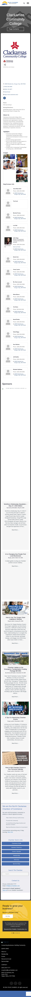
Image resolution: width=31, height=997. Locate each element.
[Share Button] (4, 64)
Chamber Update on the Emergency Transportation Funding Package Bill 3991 (15, 669)
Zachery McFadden (12, 507)
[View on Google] (4, 98)
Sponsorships (5, 961)
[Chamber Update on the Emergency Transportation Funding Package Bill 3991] (15, 658)
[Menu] (28, 3)
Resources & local (6, 959)
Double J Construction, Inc (19, 929)
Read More (15, 530)
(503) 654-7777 (5, 967)
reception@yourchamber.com (9, 970)
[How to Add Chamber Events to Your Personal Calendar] (15, 758)
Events (3, 956)
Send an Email (16, 246)
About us (3, 951)
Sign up (5, 890)
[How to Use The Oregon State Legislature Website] (15, 608)
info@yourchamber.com (13, 886)
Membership (4, 954)
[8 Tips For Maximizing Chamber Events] (15, 708)
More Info (10, 832)
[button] (15, 843)
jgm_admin (12, 557)
